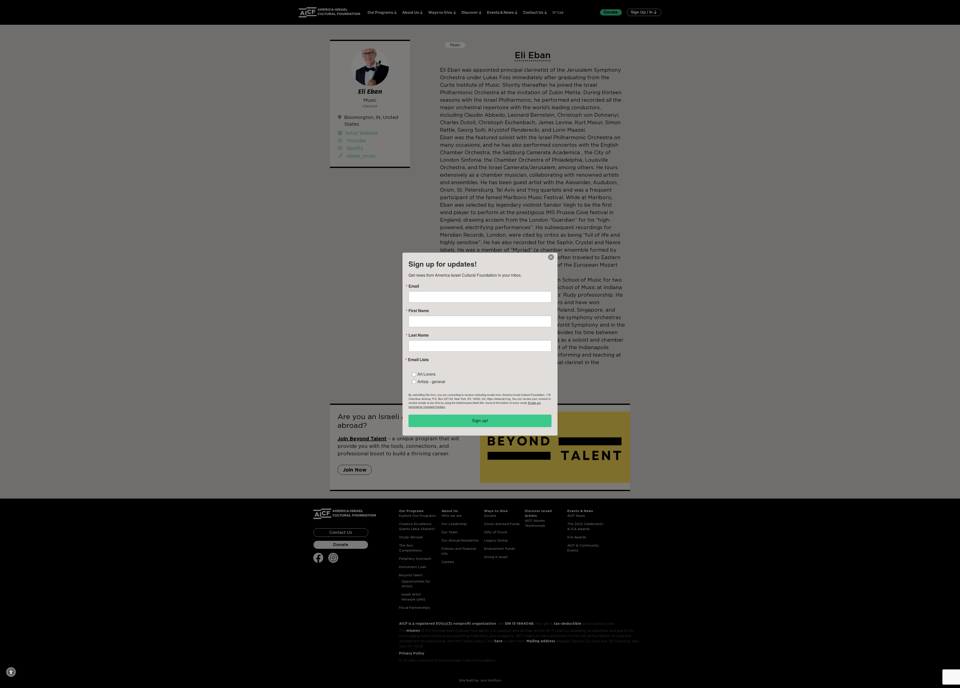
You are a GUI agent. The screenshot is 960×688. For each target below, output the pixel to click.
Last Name (418, 335)
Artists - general (431, 381)
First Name (418, 311)
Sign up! (480, 420)
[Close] (551, 257)
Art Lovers (427, 374)
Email (413, 286)
